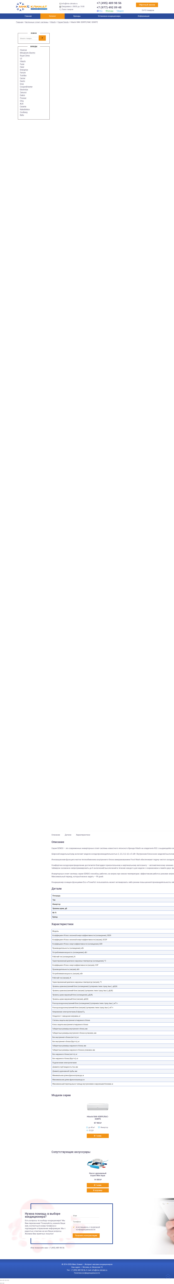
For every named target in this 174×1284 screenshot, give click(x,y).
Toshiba (23, 75)
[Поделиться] (6, 1280)
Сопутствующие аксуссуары (70, 1152)
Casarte (23, 106)
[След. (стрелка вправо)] (3, 1283)
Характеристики (83, 835)
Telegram (120, 11)
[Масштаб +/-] (1, 1280)
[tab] (55, 833)
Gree (22, 84)
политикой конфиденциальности (88, 1228)
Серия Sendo (63, 22)
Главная (28, 16)
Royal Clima (25, 56)
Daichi (22, 81)
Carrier (22, 78)
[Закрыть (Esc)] (8, 1280)
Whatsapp (109, 11)
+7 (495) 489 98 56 (109, 3)
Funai (22, 64)
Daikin (22, 95)
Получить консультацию (86, 1235)
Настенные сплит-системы (36, 22)
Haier (22, 67)
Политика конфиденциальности (87, 1273)
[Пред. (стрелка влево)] (1, 1283)
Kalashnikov (25, 109)
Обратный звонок (147, 5)
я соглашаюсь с (88, 1228)
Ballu (22, 115)
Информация (143, 16)
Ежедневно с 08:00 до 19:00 (73, 6)
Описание (55, 835)
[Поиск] (42, 38)
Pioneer (23, 98)
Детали (68, 835)
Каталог (52, 16)
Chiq (22, 101)
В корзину (97, 1190)
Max (101, 11)
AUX (21, 104)
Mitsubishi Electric (27, 53)
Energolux (24, 70)
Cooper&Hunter (26, 87)
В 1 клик (97, 1136)
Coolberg (23, 112)
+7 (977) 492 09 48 (109, 7)
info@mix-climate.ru (70, 3)
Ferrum (23, 73)
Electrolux (24, 89)
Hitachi (53, 22)
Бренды (77, 16)
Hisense (23, 50)
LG (21, 58)
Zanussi (23, 92)
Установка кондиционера (109, 16)
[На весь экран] (3, 1280)
